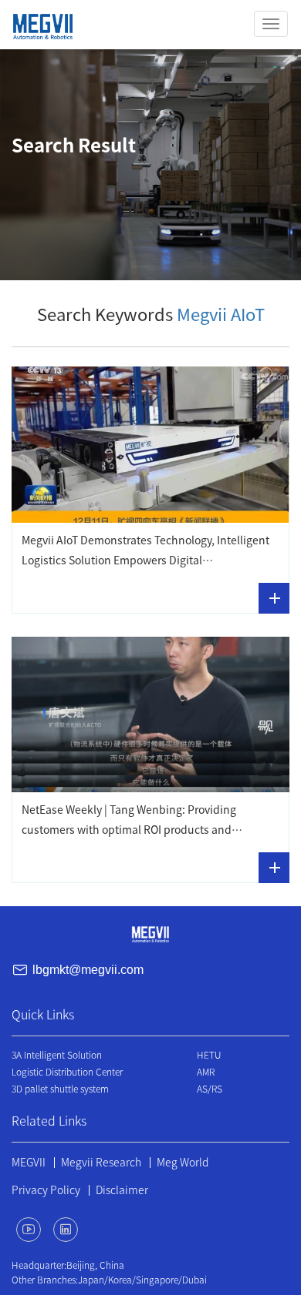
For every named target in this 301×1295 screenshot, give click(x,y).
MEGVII (29, 1162)
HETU (209, 1054)
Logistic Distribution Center (67, 1071)
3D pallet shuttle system (60, 1088)
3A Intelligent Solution (57, 1054)
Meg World (182, 1162)
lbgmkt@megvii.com (88, 970)
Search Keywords (151, 314)
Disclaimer (122, 1190)
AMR (206, 1071)
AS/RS (209, 1088)
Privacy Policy (46, 1190)
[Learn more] (274, 598)
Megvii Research (101, 1162)
